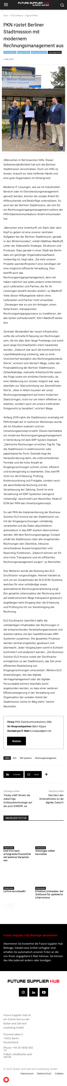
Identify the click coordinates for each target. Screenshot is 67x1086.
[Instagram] (23, 992)
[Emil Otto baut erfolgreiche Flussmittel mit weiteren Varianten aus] (17, 835)
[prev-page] (5, 906)
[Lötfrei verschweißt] (17, 876)
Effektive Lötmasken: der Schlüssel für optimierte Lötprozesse (49, 894)
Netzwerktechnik (39, 52)
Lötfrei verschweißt (14, 891)
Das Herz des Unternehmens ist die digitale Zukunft (51, 799)
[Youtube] (44, 992)
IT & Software (16, 15)
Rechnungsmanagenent (45, 758)
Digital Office (31, 15)
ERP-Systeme (26, 758)
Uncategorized (55, 52)
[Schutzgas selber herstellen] (49, 835)
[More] (46, 774)
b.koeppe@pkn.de (40, 730)
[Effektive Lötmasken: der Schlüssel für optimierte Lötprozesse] (49, 876)
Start (5, 15)
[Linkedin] (33, 992)
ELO (14, 758)
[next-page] (11, 906)
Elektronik (8, 847)
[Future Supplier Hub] (33, 4)
